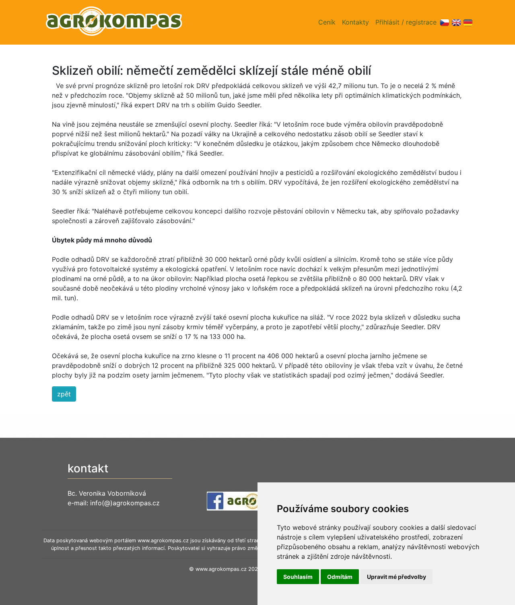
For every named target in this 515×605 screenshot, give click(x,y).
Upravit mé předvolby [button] (396, 576)
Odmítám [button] (339, 576)
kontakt (88, 468)
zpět (64, 394)
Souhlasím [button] (298, 576)
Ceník (327, 22)
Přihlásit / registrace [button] (406, 22)
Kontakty (355, 22)
